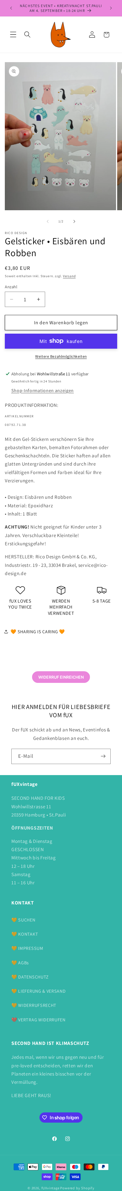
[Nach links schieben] (47, 221)
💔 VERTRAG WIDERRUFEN (38, 1020)
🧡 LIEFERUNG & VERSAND (38, 991)
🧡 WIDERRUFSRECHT (33, 1005)
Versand (69, 276)
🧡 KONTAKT (24, 934)
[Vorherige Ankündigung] (11, 8)
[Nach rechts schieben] (74, 221)
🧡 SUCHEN (23, 920)
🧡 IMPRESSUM (27, 948)
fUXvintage (50, 1188)
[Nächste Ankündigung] (111, 8)
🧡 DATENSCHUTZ (30, 977)
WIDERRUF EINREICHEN (61, 677)
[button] (13, 35)
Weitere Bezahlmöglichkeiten (61, 356)
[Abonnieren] (103, 756)
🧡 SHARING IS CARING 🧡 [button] (37, 632)
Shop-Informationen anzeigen (42, 391)
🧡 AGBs (20, 963)
